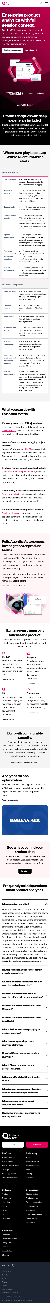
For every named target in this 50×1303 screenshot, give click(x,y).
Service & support (8, 1218)
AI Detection (30, 1222)
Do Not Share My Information (11, 1296)
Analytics (5, 1206)
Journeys (5, 1170)
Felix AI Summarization (10, 1166)
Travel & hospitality (33, 1166)
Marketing (6, 1202)
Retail (28, 1157)
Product (5, 1194)
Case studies (7, 1251)
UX (3, 1214)
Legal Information (7, 1289)
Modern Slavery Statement (10, 1293)
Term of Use (5, 1275)
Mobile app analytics (9, 1174)
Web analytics (31, 1210)
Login (13, 1145)
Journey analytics (32, 1206)
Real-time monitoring (11, 494)
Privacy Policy (6, 1271)
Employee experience (34, 1214)
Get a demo (29, 50)
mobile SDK (27, 449)
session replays (9, 430)
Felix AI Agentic (7, 1161)
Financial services (32, 1161)
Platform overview (8, 1157)
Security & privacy (8, 1182)
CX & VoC (5, 1210)
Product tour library (9, 1239)
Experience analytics (34, 1202)
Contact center (31, 1218)
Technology (6, 1198)
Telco (28, 1170)
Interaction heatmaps (10, 1178)
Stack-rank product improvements (17, 471)
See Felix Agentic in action (12, 586)
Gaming (29, 1174)
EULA (4, 1278)
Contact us (6, 1235)
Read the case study (10, 800)
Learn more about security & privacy (24, 762)
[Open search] (41, 3)
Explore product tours (12, 50)
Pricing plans (7, 1243)
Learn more (6, 680)
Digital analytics (32, 1194)
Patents (4, 1282)
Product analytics (32, 1198)
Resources (6, 1247)
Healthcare (30, 1178)
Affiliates (4, 1286)
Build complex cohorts (12, 513)
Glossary (5, 1255)
